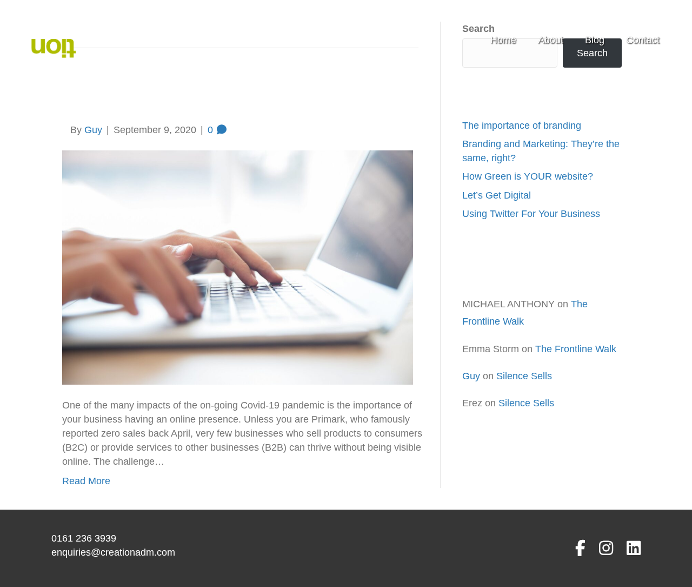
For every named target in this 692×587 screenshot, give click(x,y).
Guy (471, 376)
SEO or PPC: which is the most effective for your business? (219, 93)
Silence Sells (524, 376)
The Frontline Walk (575, 349)
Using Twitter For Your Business (531, 213)
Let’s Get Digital (496, 195)
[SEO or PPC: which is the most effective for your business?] (237, 266)
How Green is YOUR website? (527, 176)
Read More (86, 481)
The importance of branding (521, 125)
